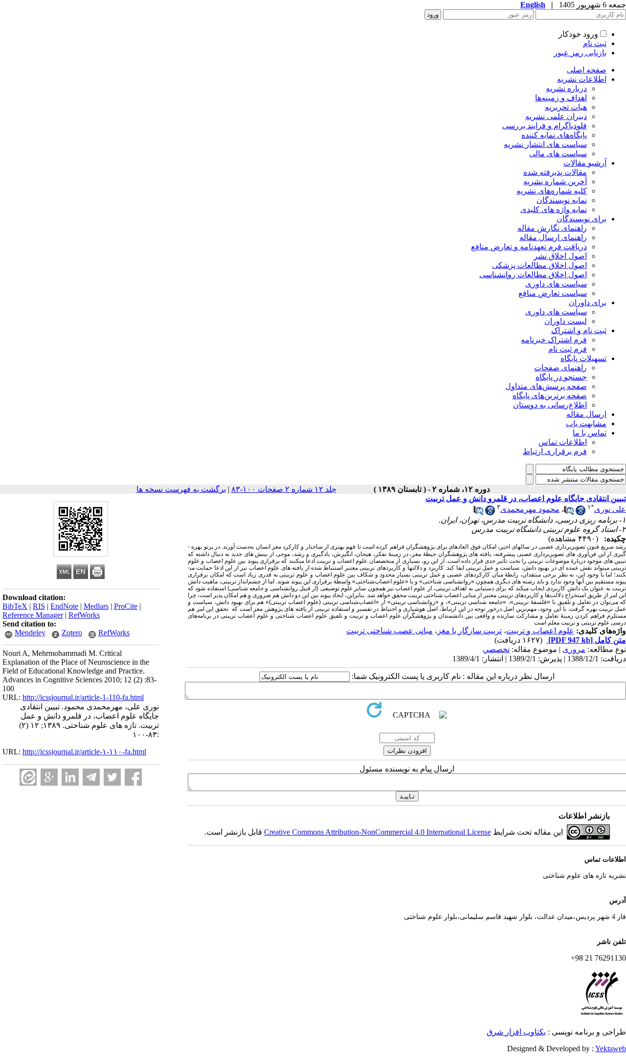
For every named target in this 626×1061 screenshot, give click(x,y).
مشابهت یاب (586, 423)
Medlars (96, 606)
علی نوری (610, 509)
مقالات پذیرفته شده (555, 172)
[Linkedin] (70, 777)
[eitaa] (28, 777)
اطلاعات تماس (562, 442)
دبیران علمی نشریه (556, 116)
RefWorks (84, 615)
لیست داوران (565, 321)
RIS (39, 606)
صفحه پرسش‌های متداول (546, 386)
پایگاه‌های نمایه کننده (554, 135)
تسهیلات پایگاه (583, 358)
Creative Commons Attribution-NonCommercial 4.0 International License (377, 832)
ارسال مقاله (586, 414)
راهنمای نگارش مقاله (552, 228)
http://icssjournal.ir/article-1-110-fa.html (83, 697)
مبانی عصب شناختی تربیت (389, 631)
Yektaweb (610, 1048)
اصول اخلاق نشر (560, 256)
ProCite (125, 606)
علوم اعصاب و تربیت (540, 631)
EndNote (64, 606)
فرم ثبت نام (567, 349)
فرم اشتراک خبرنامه (554, 340)
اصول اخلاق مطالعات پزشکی (539, 265)
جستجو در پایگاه (561, 377)
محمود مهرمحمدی (529, 509)
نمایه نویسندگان (562, 200)
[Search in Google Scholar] (580, 512)
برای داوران (587, 302)
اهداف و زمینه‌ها (561, 98)
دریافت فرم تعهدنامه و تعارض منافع (529, 246)
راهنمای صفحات (560, 367)
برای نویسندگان (581, 219)
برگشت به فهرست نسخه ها (181, 489)
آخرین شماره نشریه (555, 181)
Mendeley (30, 632)
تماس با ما (589, 433)
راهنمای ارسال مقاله (553, 237)
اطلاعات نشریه (581, 79)
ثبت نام (594, 43)
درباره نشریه (566, 88)
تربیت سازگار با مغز (469, 631)
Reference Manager (32, 615)
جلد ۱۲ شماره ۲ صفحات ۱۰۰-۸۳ (283, 489)
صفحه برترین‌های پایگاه (550, 395)
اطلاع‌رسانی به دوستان (550, 405)
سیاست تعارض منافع (552, 293)
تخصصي (496, 649)
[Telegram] (91, 777)
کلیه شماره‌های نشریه (551, 191)
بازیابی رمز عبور (580, 52)
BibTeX (14, 606)
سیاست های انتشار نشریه (545, 144)
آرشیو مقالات (584, 163)
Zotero (72, 632)
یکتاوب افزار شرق (516, 1032)
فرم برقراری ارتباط (555, 451)
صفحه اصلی (586, 70)
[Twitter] (112, 777)
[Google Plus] (49, 777)
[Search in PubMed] (569, 512)
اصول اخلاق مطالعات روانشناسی (533, 274)
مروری (573, 649)
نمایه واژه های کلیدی (553, 209)
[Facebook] (133, 777)
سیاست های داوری (556, 284)
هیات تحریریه (566, 107)
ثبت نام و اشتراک (578, 330)
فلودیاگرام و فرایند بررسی (544, 125)
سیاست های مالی (558, 153)
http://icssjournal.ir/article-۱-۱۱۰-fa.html (84, 752)
